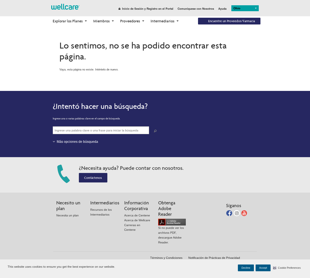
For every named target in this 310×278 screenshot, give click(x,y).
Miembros (101, 21)
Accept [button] (263, 267)
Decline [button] (245, 267)
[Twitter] (237, 213)
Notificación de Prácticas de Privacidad (214, 257)
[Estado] (65, 6)
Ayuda (222, 9)
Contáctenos (93, 178)
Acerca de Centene (137, 215)
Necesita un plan (67, 215)
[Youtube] (244, 213)
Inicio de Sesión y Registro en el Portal (147, 9)
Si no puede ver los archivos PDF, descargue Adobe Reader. (171, 235)
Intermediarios (162, 21)
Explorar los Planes (68, 21)
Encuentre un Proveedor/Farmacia (231, 21)
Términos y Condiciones (166, 257)
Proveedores (130, 21)
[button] (287, 268)
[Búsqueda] (156, 131)
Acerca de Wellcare (137, 220)
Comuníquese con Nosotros (196, 9)
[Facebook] (229, 213)
